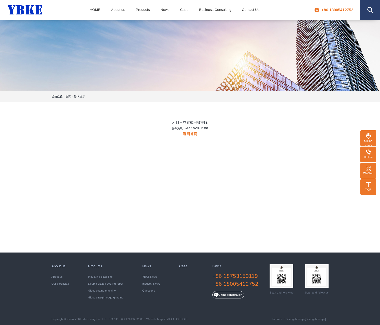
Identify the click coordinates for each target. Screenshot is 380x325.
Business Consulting (215, 10)
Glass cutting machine (102, 290)
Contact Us (250, 10)
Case (184, 10)
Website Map (154, 319)
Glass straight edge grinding (105, 297)
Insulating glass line (100, 276)
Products (143, 10)
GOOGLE (182, 319)
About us (118, 10)
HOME (95, 10)
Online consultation (230, 294)
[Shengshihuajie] (315, 319)
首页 (68, 96)
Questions (148, 290)
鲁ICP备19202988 (132, 319)
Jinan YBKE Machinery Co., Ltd (25, 10)
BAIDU (169, 319)
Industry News (151, 283)
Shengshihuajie (295, 319)
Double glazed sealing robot (105, 283)
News (165, 10)
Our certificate (60, 283)
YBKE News (149, 276)
